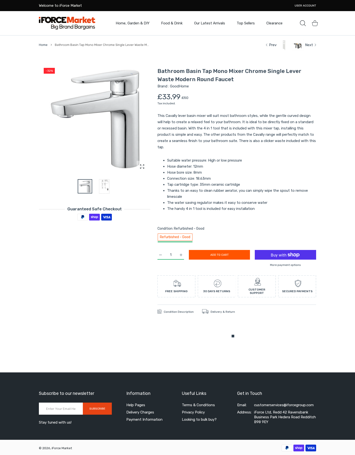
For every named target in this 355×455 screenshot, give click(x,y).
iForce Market (62, 448)
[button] (135, 119)
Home (43, 45)
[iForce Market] (67, 23)
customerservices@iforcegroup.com (284, 405)
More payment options (285, 265)
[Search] (303, 23)
